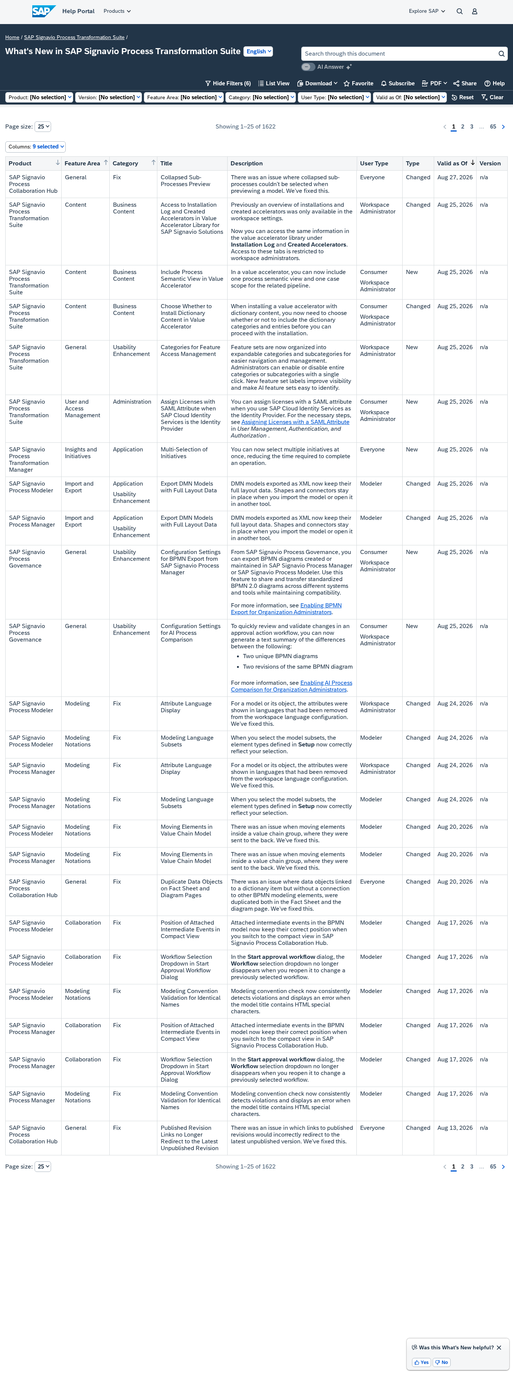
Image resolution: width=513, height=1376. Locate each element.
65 (493, 126)
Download (314, 83)
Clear (492, 97)
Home (12, 37)
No (441, 1362)
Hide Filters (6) (228, 83)
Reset (463, 97)
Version (490, 163)
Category (125, 163)
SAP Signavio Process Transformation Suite (74, 37)
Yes (422, 1362)
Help (494, 83)
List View (274, 83)
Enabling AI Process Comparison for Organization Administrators (291, 686)
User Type (374, 163)
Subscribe (398, 83)
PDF (432, 83)
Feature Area (82, 163)
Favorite (358, 83)
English (256, 51)
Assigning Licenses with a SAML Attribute (295, 422)
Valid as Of (452, 163)
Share (465, 83)
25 (41, 126)
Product (20, 163)
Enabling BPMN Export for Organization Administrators (286, 608)
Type (412, 163)
